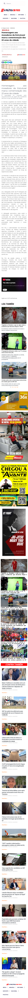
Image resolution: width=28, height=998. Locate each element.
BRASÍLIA (12, 14)
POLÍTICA (22, 18)
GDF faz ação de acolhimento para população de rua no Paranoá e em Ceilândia (12, 713)
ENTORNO (21, 14)
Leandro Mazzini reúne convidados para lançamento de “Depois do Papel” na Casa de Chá (13, 894)
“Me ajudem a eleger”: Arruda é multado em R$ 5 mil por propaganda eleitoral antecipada (13, 973)
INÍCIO (5, 14)
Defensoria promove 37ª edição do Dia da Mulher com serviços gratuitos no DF (13, 659)
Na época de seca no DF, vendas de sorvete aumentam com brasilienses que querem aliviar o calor (13, 625)
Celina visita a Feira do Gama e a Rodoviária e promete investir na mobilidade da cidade (12, 739)
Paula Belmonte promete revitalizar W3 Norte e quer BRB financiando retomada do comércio (14, 921)
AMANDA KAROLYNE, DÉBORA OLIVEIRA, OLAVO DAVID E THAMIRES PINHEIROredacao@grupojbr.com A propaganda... (13, 357)
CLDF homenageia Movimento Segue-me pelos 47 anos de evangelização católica (13, 766)
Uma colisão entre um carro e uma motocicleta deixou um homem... (11, 384)
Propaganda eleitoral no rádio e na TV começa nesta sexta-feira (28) (13, 591)
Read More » (4, 692)
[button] (3, 62)
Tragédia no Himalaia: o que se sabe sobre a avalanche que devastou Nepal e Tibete (14, 325)
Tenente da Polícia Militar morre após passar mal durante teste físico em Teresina (13, 792)
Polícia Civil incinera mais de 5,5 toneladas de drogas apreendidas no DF (13, 819)
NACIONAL (14, 18)
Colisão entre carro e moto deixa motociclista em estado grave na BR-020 (14, 380)
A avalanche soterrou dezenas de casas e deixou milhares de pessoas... (13, 329)
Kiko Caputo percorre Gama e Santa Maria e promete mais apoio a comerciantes (13, 947)
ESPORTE (5, 18)
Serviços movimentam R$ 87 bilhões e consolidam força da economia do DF (13, 642)
